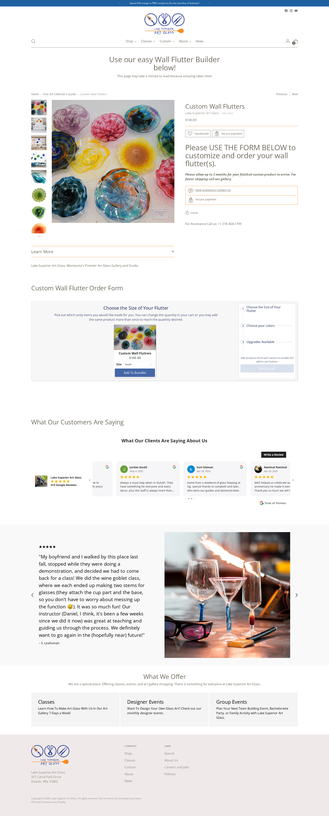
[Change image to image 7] (38, 212)
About (129, 774)
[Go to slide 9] (194, 498)
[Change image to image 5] (38, 177)
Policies (170, 774)
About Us (171, 760)
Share (194, 213)
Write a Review (273, 454)
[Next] (209, 3)
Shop (128, 753)
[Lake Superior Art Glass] (164, 24)
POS (33, 802)
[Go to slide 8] (191, 498)
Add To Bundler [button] (135, 373)
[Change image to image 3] (38, 142)
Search (169, 753)
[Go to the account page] (287, 41)
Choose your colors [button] (261, 326)
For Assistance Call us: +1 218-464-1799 (213, 224)
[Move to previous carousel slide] (286, 398)
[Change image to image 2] (38, 125)
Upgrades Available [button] (260, 342)
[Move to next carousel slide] (294, 398)
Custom (130, 767)
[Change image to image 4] (38, 160)
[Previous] (119, 3)
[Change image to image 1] (38, 107)
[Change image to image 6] (38, 195)
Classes (130, 760)
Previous (281, 94)
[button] (267, 309)
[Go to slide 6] (185, 498)
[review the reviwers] (150, 467)
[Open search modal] (33, 41)
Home (35, 94)
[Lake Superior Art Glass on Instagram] (291, 10)
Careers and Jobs (176, 767)
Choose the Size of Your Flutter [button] (264, 309)
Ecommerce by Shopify (53, 802)
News (128, 781)
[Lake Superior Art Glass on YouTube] (296, 10)
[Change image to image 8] (38, 230)
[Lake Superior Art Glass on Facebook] (286, 10)
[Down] (38, 236)
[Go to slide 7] (188, 498)
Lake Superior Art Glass (202, 113)
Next (295, 94)
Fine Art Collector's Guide (59, 94)
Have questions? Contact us (213, 190)
